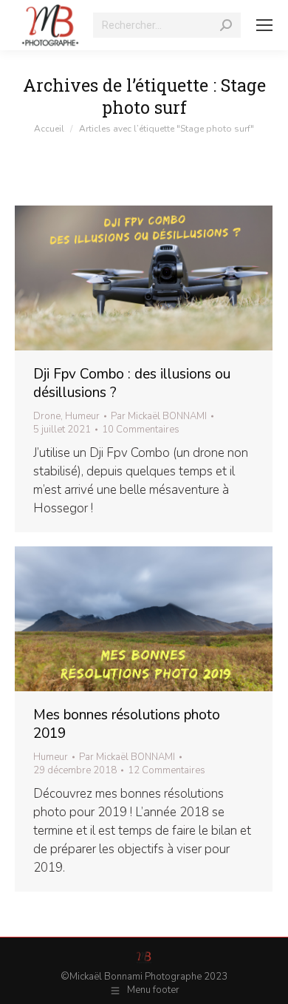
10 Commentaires (140, 429)
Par (159, 416)
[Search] (226, 25)
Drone (47, 416)
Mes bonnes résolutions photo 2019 (126, 724)
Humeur (82, 416)
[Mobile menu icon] (264, 25)
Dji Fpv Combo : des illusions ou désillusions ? (131, 383)
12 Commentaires (166, 770)
